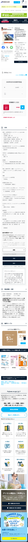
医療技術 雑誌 (15, 383)
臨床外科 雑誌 (18, 10)
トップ (2, 10)
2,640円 (17, 87)
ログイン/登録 (16, 2)
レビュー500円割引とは (21, 75)
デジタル (5, 94)
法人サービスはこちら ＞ (8, 418)
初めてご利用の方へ (14, 415)
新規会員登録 (14, 409)
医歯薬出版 (7, 56)
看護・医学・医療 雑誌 (9, 10)
